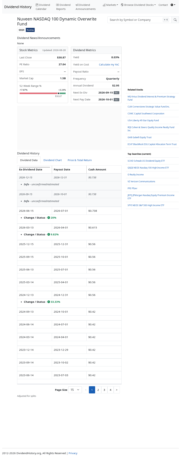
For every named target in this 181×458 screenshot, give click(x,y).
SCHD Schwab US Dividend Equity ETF (146, 160)
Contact (163, 5)
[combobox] (139, 19)
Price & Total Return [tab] (80, 160)
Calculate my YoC (109, 64)
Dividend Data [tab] (28, 160)
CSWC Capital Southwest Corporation (146, 113)
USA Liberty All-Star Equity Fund (143, 120)
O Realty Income (136, 174)
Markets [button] (111, 5)
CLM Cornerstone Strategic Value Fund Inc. (149, 106)
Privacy (73, 453)
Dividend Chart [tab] (52, 160)
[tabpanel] (69, 281)
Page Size (61, 389)
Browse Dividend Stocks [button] (139, 5)
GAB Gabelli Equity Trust (139, 137)
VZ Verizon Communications (141, 181)
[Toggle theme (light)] (173, 4)
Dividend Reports (63, 7)
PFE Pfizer (132, 188)
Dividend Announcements (86, 7)
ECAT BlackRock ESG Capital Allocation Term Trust (152, 144)
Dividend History (17, 6)
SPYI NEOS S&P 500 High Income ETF (146, 205)
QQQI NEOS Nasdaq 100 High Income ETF (148, 167)
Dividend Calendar (43, 7)
